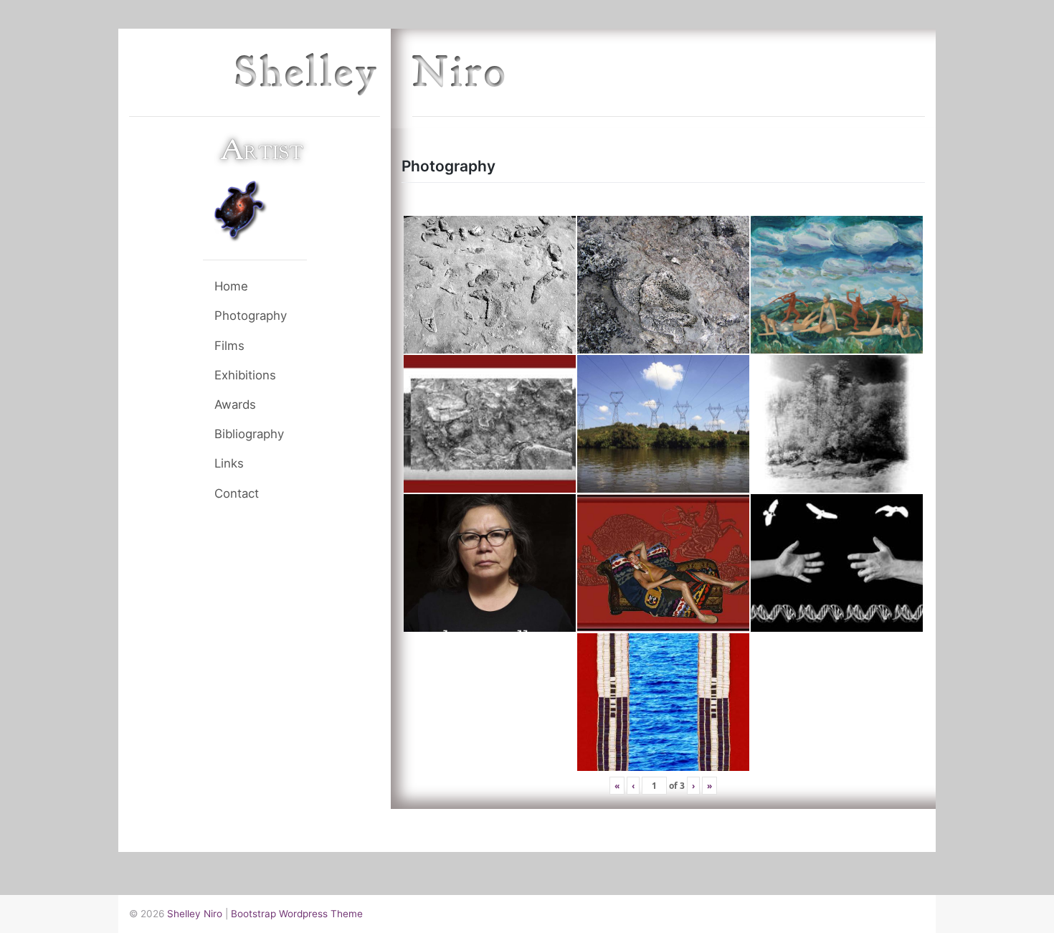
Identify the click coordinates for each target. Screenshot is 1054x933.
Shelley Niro (194, 913)
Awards (235, 404)
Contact (236, 493)
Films (229, 345)
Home (231, 286)
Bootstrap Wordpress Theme (297, 913)
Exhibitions (245, 375)
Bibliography (249, 434)
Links (229, 463)
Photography (250, 315)
